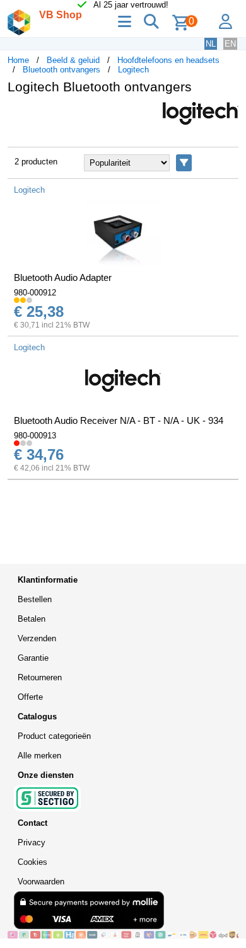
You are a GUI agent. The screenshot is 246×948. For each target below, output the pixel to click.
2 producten (36, 161)
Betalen (31, 619)
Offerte (30, 697)
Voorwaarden (41, 881)
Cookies (32, 862)
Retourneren (40, 677)
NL (211, 44)
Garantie (33, 658)
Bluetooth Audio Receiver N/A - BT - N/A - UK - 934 (118, 420)
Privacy (31, 842)
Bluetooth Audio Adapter (63, 277)
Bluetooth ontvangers (61, 69)
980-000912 (35, 292)
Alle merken (39, 755)
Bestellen (35, 599)
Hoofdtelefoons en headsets (168, 60)
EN (230, 44)
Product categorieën (54, 736)
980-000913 (35, 435)
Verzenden (37, 638)
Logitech (133, 69)
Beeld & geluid (73, 60)
